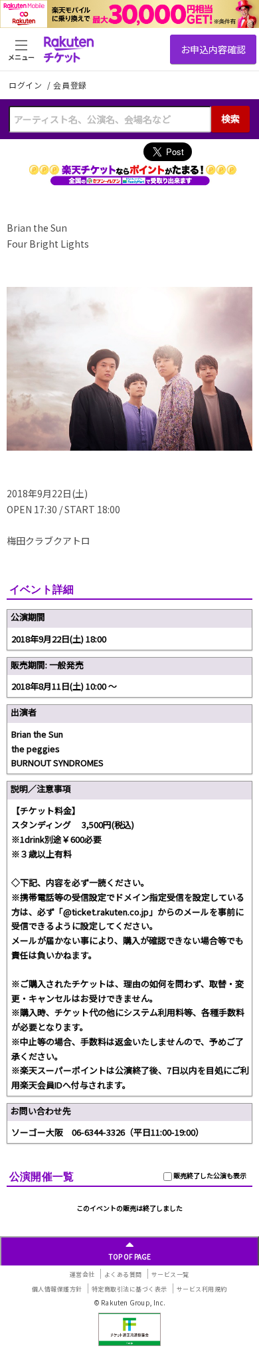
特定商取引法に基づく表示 (129, 1289)
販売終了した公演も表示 (209, 1175)
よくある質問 (123, 1274)
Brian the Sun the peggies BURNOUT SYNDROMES (57, 748)
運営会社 (82, 1274)
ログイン (26, 85)
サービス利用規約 (202, 1289)
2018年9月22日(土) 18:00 (58, 638)
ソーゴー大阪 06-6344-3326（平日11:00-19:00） (107, 1132)
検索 (230, 118)
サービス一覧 (170, 1274)
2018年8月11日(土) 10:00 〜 (64, 686)
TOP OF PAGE (130, 1256)
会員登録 (70, 85)
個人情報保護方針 (57, 1289)
